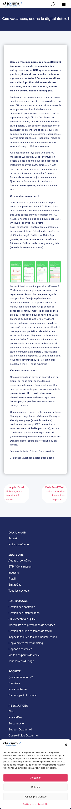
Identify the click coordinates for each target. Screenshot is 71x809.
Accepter (36, 777)
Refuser (35, 787)
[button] (66, 744)
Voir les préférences (35, 796)
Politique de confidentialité (35, 804)
